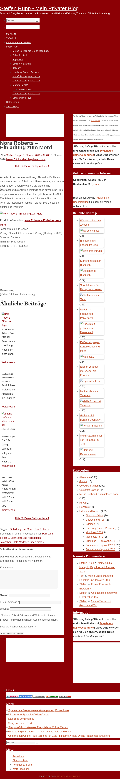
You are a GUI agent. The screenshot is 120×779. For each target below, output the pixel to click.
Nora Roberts (41, 529)
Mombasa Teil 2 (94, 536)
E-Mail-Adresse (9, 602)
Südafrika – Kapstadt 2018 (100, 541)
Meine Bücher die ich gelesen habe (25, 159)
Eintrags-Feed (20, 760)
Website (4, 608)
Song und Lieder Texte (20, 723)
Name (4, 595)
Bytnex (94, 184)
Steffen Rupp (13, 155)
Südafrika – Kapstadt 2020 (100, 549)
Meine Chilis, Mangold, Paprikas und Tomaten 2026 (97, 567)
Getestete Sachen (89, 490)
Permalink (47, 533)
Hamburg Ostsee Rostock (100, 528)
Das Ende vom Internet (21, 718)
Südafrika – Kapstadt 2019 (100, 545)
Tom (81, 575)
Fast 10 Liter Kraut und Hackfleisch (20, 538)
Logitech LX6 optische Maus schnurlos (8, 378)
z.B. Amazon (95, 121)
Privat (82, 502)
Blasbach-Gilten (94, 515)
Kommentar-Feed (22, 764)
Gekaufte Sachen (89, 485)
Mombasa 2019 (94, 532)
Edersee (90, 524)
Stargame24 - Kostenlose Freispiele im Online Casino (38, 727)
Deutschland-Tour (95, 519)
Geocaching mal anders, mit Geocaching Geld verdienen (39, 731)
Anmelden (18, 756)
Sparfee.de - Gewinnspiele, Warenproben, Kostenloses (38, 710)
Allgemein (85, 477)
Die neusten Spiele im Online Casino (28, 714)
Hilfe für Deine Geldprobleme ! (32, 166)
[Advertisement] (63, 129)
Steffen (83, 584)
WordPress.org (20, 769)
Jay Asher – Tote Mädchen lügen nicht (22, 542)
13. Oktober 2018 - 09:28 (35, 155)
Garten (83, 481)
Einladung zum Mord (21, 529)
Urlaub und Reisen (89, 511)
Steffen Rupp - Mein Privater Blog (39, 8)
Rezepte (84, 507)
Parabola (62, 776)
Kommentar (7, 567)
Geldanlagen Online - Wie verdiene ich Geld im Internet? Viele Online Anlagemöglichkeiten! (59, 735)
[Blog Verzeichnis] (52, 696)
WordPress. (75, 776)
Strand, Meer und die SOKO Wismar (8, 481)
